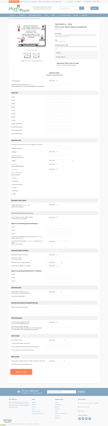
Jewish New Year (56, 1)
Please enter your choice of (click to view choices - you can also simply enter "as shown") (28, 85)
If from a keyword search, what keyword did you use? (25, 346)
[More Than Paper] (19, 8)
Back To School (24, 1)
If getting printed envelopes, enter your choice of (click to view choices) (26, 237)
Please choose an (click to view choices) (20, 205)
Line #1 (13, 97)
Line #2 (13, 100)
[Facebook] (79, 418)
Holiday (76, 15)
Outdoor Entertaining (44, 1)
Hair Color (15, 164)
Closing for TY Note (16, 258)
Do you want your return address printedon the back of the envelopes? (22, 217)
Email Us (82, 411)
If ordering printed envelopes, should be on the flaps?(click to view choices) (27, 242)
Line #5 (13, 110)
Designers (84, 15)
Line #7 (13, 117)
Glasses (14, 178)
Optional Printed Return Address (22, 213)
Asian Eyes (15, 190)
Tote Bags (33, 1)
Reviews (57, 415)
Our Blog (57, 409)
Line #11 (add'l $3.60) (16, 130)
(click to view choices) (17, 156)
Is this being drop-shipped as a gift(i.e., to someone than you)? (20, 322)
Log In (71, 1)
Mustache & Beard (17, 184)
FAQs (56, 411)
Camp (53, 15)
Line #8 (13, 120)
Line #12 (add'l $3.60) (16, 133)
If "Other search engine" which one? (20, 343)
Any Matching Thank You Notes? (19, 254)
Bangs (13, 160)
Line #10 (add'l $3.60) (16, 127)
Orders (78, 1)
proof (25, 291)
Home (10, 18)
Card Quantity (16, 81)
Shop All (34, 402)
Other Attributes (16, 173)
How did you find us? (16, 340)
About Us (57, 406)
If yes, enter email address (18, 296)
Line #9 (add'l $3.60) (16, 123)
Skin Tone (15, 169)
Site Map (36, 423)
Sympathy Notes (36, 411)
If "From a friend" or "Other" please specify (22, 350)
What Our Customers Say (61, 413)
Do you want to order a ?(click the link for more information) (20, 292)
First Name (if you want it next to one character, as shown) (26, 144)
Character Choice (17, 155)
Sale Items (34, 404)
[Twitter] (83, 418)
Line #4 (13, 107)
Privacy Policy (30, 423)
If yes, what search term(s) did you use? (21, 364)
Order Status (58, 404)
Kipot (14, 194)
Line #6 (13, 113)
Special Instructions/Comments (19, 307)
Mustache (15, 181)
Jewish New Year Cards (37, 413)
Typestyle (30, 84)
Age (17, 148)
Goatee (14, 187)
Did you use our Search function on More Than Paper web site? (28, 361)
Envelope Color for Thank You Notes (20, 262)
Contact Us (57, 418)
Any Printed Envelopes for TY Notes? (21, 265)
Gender (14, 152)
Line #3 (13, 103)
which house (30, 241)
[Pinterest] (89, 418)
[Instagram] (86, 418)
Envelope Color (26, 205)
